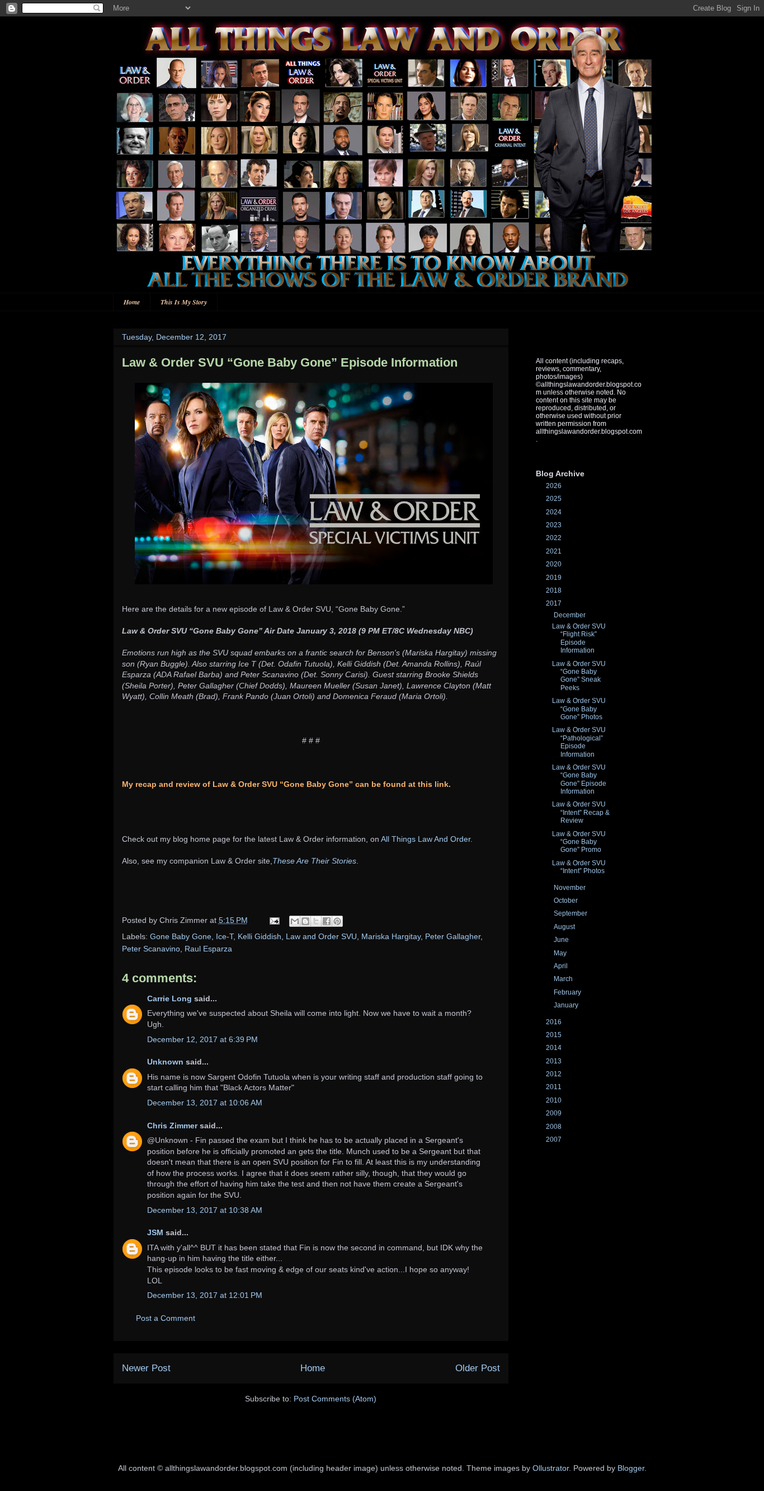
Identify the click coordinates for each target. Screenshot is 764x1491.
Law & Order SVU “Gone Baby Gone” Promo (579, 842)
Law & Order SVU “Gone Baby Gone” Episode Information (579, 779)
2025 (554, 499)
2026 (554, 486)
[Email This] (294, 921)
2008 (554, 1127)
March (564, 979)
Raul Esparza (208, 948)
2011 (554, 1087)
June (562, 940)
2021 (554, 551)
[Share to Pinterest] (337, 921)
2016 (554, 1022)
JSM (155, 1232)
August (565, 927)
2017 (554, 603)
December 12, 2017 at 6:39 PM (202, 1039)
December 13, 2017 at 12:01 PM (204, 1295)
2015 (554, 1035)
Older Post (477, 1368)
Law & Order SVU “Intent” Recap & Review (581, 812)
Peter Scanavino (151, 948)
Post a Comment (165, 1318)
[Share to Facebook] (326, 921)
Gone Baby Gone (180, 936)
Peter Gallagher (452, 936)
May (561, 953)
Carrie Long (169, 998)
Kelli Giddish (259, 936)
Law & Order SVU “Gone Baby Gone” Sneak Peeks (579, 676)
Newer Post (146, 1368)
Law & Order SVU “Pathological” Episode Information (579, 742)
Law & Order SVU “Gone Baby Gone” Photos (579, 709)
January (567, 1005)
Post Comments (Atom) (335, 1398)
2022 (554, 538)
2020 (554, 564)
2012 (554, 1074)
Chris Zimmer (172, 1125)
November (570, 888)
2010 (554, 1100)
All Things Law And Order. (427, 838)
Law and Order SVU (321, 936)
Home (132, 302)
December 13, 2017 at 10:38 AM (204, 1210)
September (571, 913)
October (566, 900)
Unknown (165, 1061)
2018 (554, 590)
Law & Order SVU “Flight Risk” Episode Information (579, 638)
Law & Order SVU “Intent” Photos (579, 867)
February (568, 992)
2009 (554, 1113)
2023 (554, 525)
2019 (554, 578)
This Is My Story (184, 302)
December (570, 615)
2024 (554, 512)
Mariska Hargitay (391, 936)
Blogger (630, 1468)
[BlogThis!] (305, 921)
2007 (554, 1139)
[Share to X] (316, 921)
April (561, 966)
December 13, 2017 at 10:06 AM (204, 1102)
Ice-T (224, 936)
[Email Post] (274, 920)
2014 (554, 1048)
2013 (554, 1061)
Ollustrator (550, 1468)
